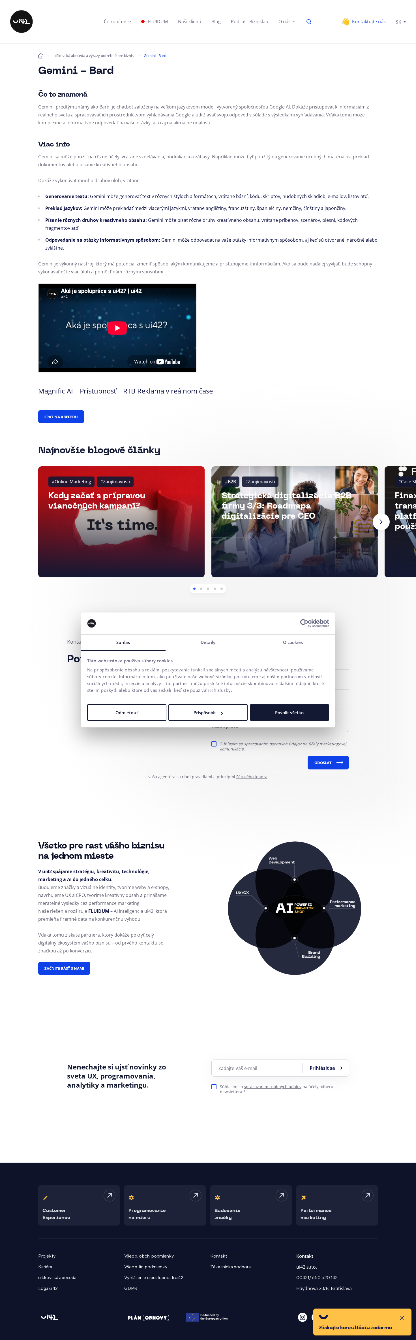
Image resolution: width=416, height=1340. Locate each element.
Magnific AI (55, 390)
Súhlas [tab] (123, 642)
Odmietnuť (126, 712)
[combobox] (401, 21)
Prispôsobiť (205, 712)
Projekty (46, 1256)
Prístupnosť (98, 390)
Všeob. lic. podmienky (145, 1266)
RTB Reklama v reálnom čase (168, 390)
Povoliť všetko (289, 712)
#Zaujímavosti (115, 481)
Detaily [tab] (208, 642)
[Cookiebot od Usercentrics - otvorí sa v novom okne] (304, 623)
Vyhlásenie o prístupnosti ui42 (153, 1277)
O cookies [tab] (293, 642)
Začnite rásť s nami (64, 968)
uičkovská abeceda (57, 1277)
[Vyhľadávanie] (309, 21)
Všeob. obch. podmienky (149, 1256)
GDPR (130, 1288)
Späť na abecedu (61, 416)
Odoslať (323, 762)
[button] (117, 21)
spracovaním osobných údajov (272, 743)
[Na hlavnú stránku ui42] (21, 21)
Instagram (302, 1317)
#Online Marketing (71, 481)
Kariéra (45, 1266)
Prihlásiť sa (322, 1068)
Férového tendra (251, 776)
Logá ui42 (48, 1288)
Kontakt (218, 1256)
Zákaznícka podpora (230, 1266)
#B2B (230, 481)
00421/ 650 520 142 (317, 1277)
